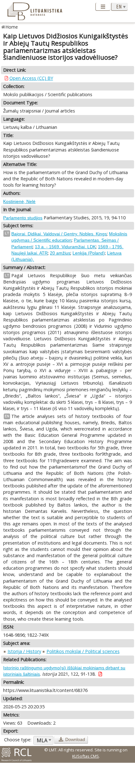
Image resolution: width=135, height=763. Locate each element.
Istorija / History (24, 651)
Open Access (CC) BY (31, 78)
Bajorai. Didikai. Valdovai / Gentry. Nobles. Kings (59, 233)
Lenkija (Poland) (89, 252)
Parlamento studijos (22, 217)
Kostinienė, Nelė (19, 201)
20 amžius (60, 252)
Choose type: (17, 740)
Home (12, 27)
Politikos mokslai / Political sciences (83, 651)
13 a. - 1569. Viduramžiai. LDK (65, 246)
